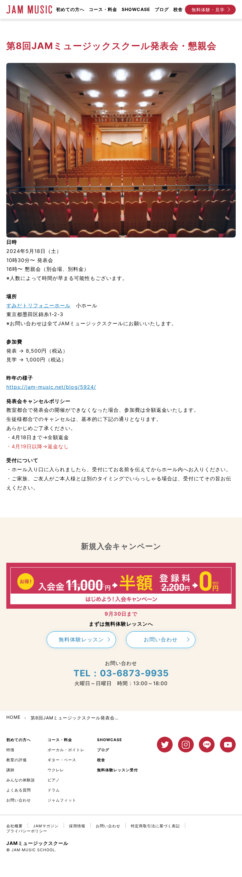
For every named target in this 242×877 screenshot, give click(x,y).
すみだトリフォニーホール (38, 305)
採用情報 (77, 826)
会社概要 (14, 826)
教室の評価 (16, 759)
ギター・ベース (62, 759)
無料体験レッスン (81, 639)
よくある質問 (18, 790)
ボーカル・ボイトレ (66, 749)
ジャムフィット (62, 800)
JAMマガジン (46, 826)
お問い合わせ (161, 639)
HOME (13, 717)
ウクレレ (56, 770)
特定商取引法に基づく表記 (155, 826)
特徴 (10, 749)
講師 (10, 770)
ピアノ (54, 780)
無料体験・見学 (208, 9)
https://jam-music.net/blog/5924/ (51, 387)
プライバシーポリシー (26, 831)
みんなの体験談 (20, 780)
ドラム (54, 790)
